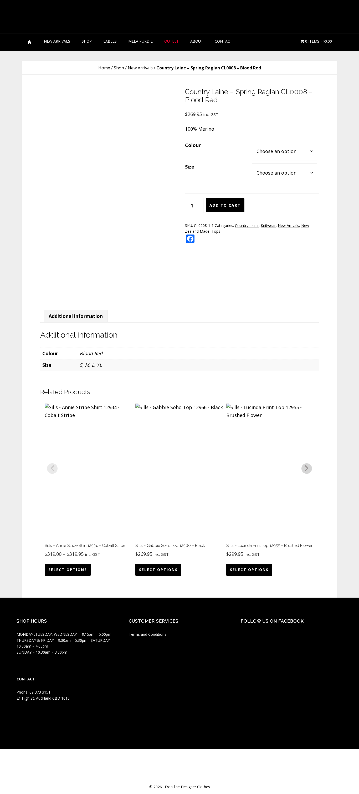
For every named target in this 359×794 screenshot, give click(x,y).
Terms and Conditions (147, 634)
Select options (67, 569)
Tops (216, 231)
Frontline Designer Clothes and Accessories (61, 15)
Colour (193, 145)
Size (189, 167)
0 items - (318, 41)
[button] (329, 13)
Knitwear (268, 225)
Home (104, 68)
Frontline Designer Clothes (187, 786)
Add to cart (225, 205)
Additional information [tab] (76, 316)
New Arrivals (140, 68)
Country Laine (247, 225)
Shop (119, 68)
